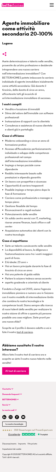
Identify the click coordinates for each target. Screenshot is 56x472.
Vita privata (32, 443)
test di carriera (25, 332)
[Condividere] (4, 54)
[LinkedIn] (3, 417)
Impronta (22, 443)
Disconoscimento (9, 443)
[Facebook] (17, 417)
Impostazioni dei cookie (11, 449)
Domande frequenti (11, 394)
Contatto (6, 389)
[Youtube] (23, 417)
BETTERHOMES (9, 399)
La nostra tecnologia (14, 424)
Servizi (5, 404)
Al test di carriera (15, 371)
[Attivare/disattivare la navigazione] (52, 5)
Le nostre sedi (8, 410)
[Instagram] (10, 417)
